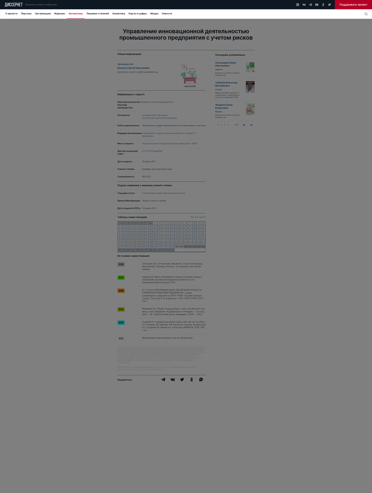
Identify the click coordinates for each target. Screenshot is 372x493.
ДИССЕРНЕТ (14, 5)
